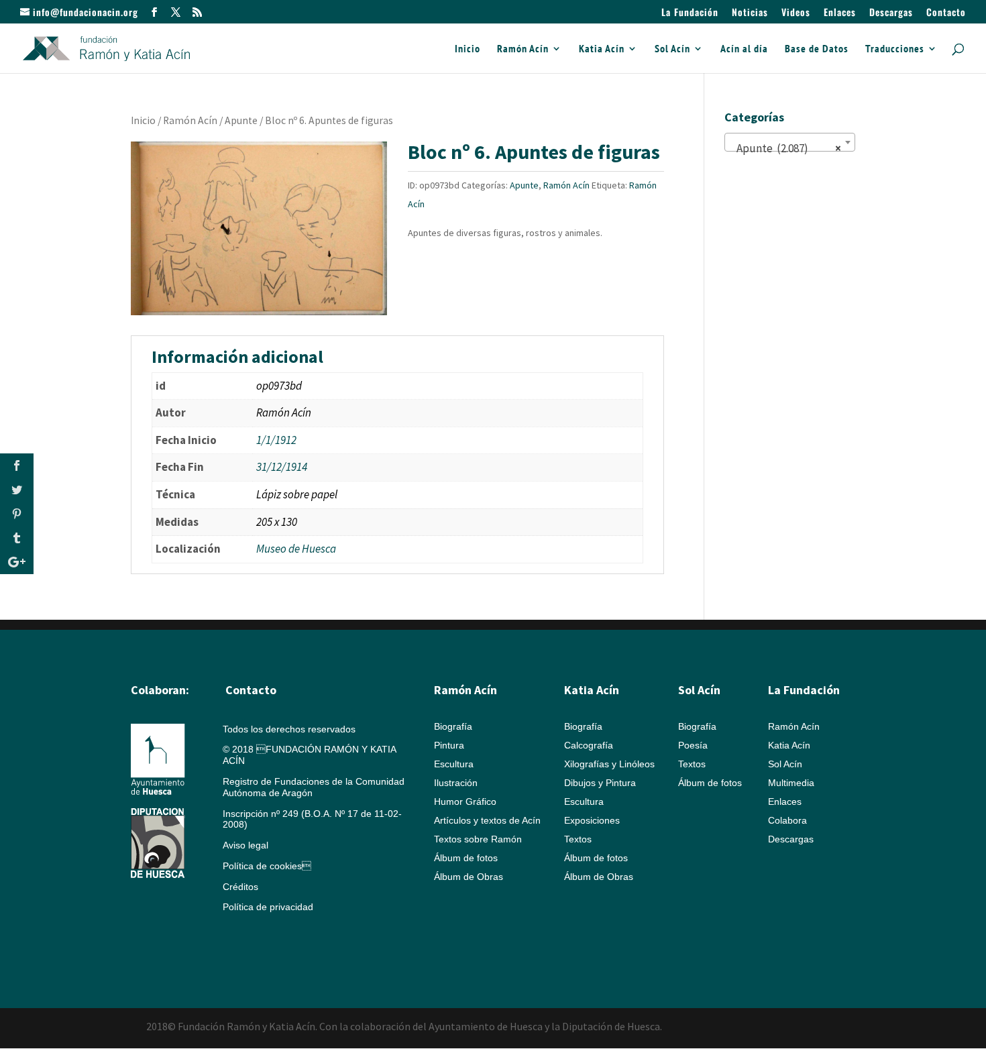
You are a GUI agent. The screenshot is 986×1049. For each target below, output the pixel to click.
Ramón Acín (523, 49)
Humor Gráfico (465, 801)
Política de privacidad (268, 906)
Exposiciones (592, 820)
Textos (578, 839)
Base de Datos (816, 49)
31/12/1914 (281, 466)
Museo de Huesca (296, 548)
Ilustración (456, 782)
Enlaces (840, 13)
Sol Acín (672, 49)
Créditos (240, 886)
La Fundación (689, 13)
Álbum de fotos (466, 857)
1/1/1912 (276, 440)
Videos (795, 13)
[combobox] (789, 142)
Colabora (787, 820)
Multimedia (791, 782)
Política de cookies (267, 866)
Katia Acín (601, 49)
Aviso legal (245, 845)
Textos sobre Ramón (478, 839)
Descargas (891, 13)
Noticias (750, 13)
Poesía (693, 745)
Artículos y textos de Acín (487, 820)
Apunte (241, 120)
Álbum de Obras (468, 876)
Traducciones (894, 49)
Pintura (449, 745)
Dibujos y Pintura (600, 782)
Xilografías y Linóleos (609, 764)
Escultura (454, 764)
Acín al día (744, 49)
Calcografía (588, 745)
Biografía (453, 726)
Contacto (946, 13)
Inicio (467, 49)
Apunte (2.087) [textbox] (785, 148)
